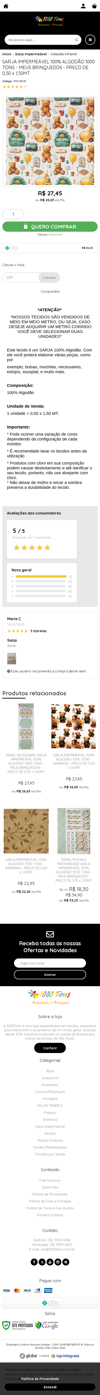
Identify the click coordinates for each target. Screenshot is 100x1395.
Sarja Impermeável (31, 54)
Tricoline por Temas (50, 1154)
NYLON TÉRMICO (50, 1106)
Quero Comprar (53, 226)
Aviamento (50, 1085)
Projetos (50, 1113)
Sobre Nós (50, 1187)
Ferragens (50, 1099)
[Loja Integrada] (65, 1356)
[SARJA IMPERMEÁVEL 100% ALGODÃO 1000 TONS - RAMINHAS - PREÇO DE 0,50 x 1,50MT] (26, 857)
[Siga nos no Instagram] (57, 1262)
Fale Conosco (50, 1180)
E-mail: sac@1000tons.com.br (52, 1249)
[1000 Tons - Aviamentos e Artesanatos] (50, 21)
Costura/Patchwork (50, 1092)
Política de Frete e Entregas (50, 1201)
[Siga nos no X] (42, 1262)
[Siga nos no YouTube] (50, 1262)
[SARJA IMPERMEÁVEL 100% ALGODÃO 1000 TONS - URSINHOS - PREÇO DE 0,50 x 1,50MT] (73, 752)
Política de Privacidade (50, 1194)
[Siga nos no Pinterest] (65, 1262)
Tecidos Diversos (50, 1140)
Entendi (50, 1387)
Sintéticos (50, 1120)
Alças (50, 1071)
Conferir (50, 1048)
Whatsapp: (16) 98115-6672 (51, 1245)
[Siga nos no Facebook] (34, 1262)
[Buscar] (76, 40)
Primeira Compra (50, 1215)
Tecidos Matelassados (50, 1147)
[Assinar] (50, 974)
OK (49, 277)
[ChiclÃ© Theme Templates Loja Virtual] (34, 1356)
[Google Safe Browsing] (46, 1325)
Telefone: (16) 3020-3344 (51, 1240)
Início (6, 54)
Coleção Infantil (64, 54)
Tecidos (50, 1133)
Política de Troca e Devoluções (50, 1208)
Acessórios (50, 1078)
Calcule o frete (13, 265)
